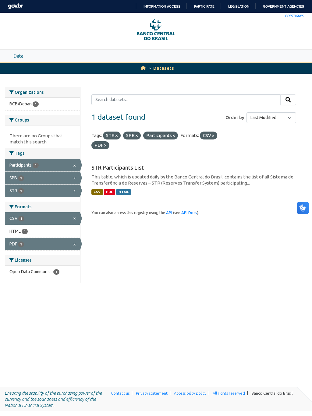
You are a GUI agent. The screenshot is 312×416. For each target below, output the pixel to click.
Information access (162, 6)
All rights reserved (229, 393)
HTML (124, 192)
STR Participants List (117, 167)
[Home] (143, 68)
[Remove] (116, 136)
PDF (109, 192)
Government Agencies (283, 6)
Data (18, 55)
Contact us (120, 393)
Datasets (163, 68)
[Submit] (288, 99)
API (169, 212)
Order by (234, 117)
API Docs (189, 212)
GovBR (15, 6)
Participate (204, 6)
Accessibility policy (190, 393)
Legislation (238, 6)
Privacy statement (152, 393)
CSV (97, 192)
